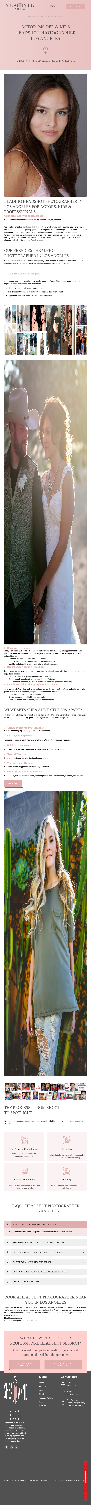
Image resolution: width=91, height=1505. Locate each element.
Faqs (41, 1402)
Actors (41, 1390)
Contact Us (43, 1406)
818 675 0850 (72, 1385)
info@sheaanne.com (75, 1394)
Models (42, 1394)
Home (41, 1382)
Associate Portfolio (46, 1398)
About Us (42, 1386)
